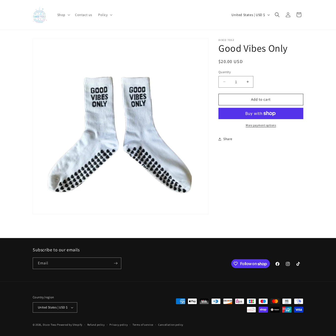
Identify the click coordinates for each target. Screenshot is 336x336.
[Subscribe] (115, 263)
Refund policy (96, 324)
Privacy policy (118, 324)
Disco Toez (50, 324)
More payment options (261, 125)
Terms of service (143, 324)
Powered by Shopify (69, 324)
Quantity (224, 72)
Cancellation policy (170, 324)
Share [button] (227, 139)
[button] (63, 15)
